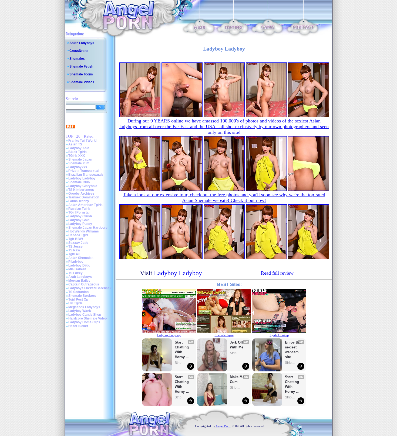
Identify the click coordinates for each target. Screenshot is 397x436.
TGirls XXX (76, 156)
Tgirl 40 (74, 254)
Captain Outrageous (83, 284)
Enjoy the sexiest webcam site (293, 349)
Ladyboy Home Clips (84, 322)
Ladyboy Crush (80, 216)
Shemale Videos (81, 82)
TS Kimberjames (81, 190)
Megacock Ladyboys (84, 307)
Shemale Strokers (82, 296)
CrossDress (78, 51)
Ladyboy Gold (78, 220)
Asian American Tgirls (85, 205)
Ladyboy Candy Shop (84, 315)
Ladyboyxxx (77, 167)
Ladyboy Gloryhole (82, 186)
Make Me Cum (237, 379)
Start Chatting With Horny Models (182, 350)
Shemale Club (79, 182)
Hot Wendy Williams (83, 231)
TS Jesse (75, 246)
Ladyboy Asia (78, 148)
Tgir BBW (75, 239)
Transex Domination (83, 197)
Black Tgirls (77, 152)
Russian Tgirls (79, 209)
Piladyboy (75, 262)
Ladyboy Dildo (79, 265)
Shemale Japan (80, 159)
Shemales (77, 59)
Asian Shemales (80, 258)
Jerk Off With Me (237, 344)
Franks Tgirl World (82, 140)
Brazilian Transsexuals (85, 175)
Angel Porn (223, 426)
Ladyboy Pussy (80, 224)
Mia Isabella (77, 269)
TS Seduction (78, 292)
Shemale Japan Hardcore (87, 227)
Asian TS (75, 144)
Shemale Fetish (81, 66)
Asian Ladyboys (81, 43)
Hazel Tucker (78, 326)
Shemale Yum (78, 163)
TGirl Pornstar (79, 212)
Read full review (277, 273)
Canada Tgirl (78, 235)
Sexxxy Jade (78, 243)
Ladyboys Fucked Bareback (90, 288)
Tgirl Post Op (78, 299)
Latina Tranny (78, 201)
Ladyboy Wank (79, 311)
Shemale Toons (81, 74)
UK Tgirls (75, 303)
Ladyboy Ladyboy (82, 178)
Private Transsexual (83, 171)
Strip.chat (180, 363)
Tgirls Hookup (279, 335)
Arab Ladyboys (80, 277)
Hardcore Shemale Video (87, 318)
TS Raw (74, 250)
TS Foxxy (75, 273)
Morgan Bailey (79, 280)
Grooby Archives (81, 193)
